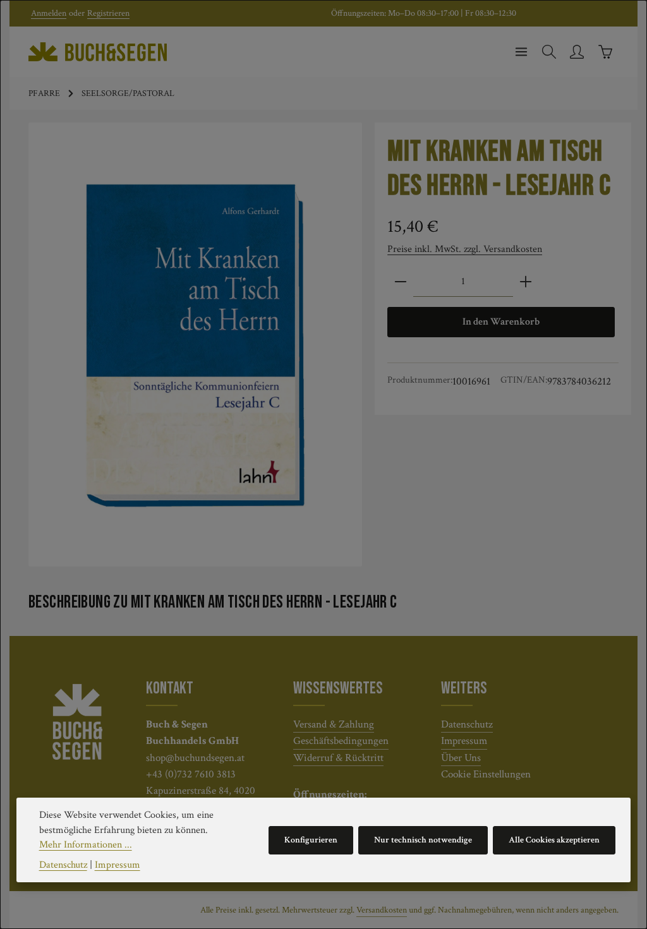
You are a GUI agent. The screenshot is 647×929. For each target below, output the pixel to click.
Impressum (464, 740)
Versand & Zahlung (333, 724)
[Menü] (521, 51)
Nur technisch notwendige (423, 840)
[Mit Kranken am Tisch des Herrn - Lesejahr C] (195, 345)
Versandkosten (381, 910)
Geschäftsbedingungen (341, 740)
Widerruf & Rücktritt (338, 757)
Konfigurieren (310, 840)
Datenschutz (467, 724)
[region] (195, 344)
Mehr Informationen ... (85, 844)
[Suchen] (549, 51)
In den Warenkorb (501, 321)
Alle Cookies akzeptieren (554, 840)
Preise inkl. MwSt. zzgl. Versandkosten (464, 249)
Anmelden (48, 13)
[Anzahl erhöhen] (525, 282)
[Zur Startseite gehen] (97, 51)
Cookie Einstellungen (486, 774)
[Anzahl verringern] (400, 282)
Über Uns (461, 757)
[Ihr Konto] (577, 51)
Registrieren (108, 13)
